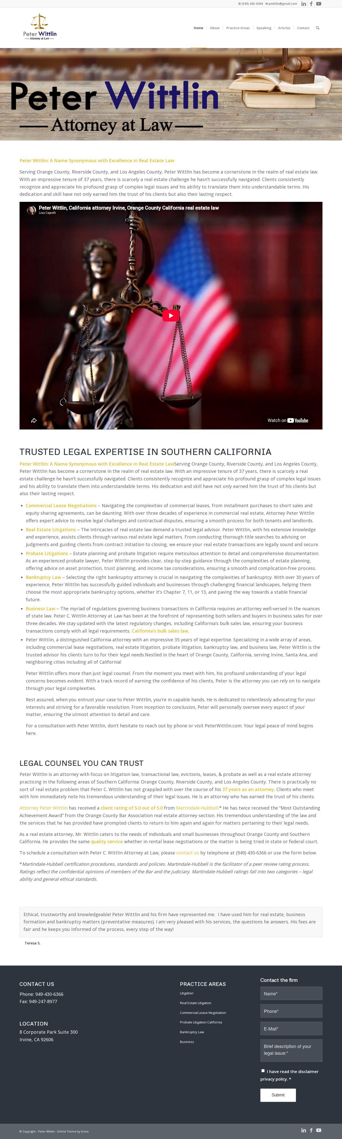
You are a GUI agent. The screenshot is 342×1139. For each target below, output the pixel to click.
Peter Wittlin (46, 1131)
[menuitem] (199, 28)
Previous (306, 912)
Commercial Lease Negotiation (203, 1012)
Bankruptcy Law (192, 1032)
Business (187, 1041)
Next (317, 912)
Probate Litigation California (201, 1022)
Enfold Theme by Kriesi (73, 1131)
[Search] (317, 28)
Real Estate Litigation (195, 1003)
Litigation (187, 993)
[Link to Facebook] (311, 4)
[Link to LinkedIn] (303, 4)
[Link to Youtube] (318, 4)
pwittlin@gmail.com (283, 4)
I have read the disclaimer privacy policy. (289, 1075)
